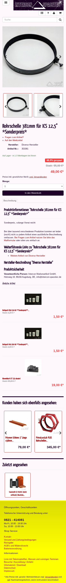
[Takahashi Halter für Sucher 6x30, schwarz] (48, 423)
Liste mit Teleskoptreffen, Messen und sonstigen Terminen (31, 559)
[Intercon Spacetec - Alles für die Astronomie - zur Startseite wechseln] (38, 5)
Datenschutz (10, 568)
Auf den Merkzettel (13, 140)
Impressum (9, 571)
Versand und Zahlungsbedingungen (20, 540)
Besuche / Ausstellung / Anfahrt (18, 562)
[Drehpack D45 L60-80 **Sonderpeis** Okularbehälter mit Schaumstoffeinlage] (33, 333)
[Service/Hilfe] (48, 13)
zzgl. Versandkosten (38, 177)
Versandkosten (51, 577)
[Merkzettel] (41, 13)
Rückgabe (8, 542)
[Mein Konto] (54, 13)
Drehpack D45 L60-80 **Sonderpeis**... (15, 344)
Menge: (6, 181)
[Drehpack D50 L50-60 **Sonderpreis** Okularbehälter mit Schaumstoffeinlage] (33, 299)
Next (60, 56)
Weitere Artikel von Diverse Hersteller (27, 256)
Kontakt (7, 537)
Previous (5, 56)
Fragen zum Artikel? (14, 137)
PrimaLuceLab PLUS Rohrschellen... (13, 439)
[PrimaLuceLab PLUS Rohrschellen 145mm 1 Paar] (18, 423)
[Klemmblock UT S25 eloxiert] (33, 367)
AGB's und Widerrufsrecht (16, 546)
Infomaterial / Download (15, 565)
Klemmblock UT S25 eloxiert (11, 378)
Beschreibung (10, 200)
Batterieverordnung (12, 548)
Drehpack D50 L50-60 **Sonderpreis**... (15, 310)
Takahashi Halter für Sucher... (48, 437)
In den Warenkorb (33, 193)
